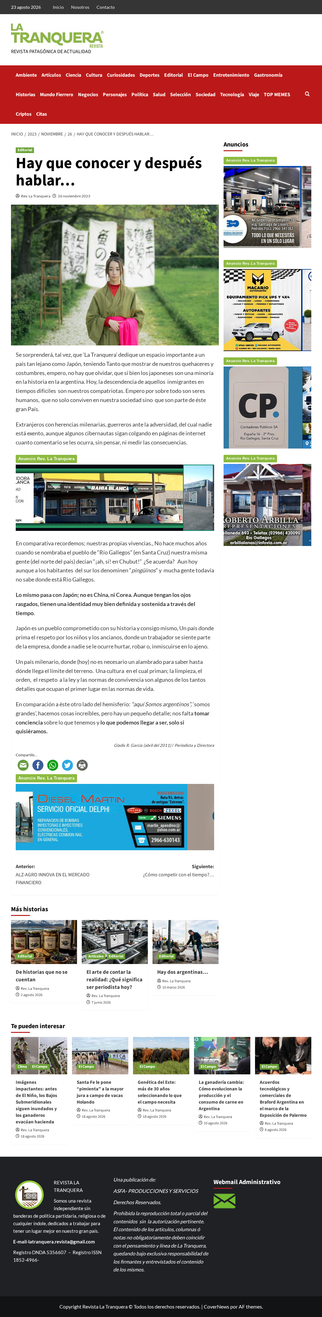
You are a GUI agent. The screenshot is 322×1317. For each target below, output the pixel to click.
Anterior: (53, 874)
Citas (41, 114)
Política (139, 94)
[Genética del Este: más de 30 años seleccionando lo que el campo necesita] (161, 1055)
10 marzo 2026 (173, 987)
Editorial (173, 75)
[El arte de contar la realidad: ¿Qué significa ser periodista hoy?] (115, 942)
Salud (159, 94)
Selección (180, 94)
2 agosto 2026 (31, 995)
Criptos (23, 114)
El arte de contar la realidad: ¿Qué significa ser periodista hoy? (114, 979)
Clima (22, 1066)
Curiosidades (121, 75)
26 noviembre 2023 (74, 196)
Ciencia (73, 75)
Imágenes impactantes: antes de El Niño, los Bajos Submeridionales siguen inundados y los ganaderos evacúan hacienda (36, 1102)
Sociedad (205, 94)
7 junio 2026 (101, 1002)
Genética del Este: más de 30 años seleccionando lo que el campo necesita (160, 1092)
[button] (307, 94)
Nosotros (80, 7)
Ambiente (26, 75)
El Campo (198, 75)
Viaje (254, 94)
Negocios (88, 94)
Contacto (106, 7)
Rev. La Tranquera (35, 196)
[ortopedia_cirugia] (115, 496)
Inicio (58, 7)
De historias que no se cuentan (42, 976)
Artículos (51, 75)
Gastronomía (268, 75)
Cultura (94, 75)
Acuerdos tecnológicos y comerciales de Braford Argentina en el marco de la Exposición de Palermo (283, 1099)
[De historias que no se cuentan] (44, 942)
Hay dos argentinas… (182, 972)
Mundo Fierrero (56, 94)
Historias (25, 94)
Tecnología (232, 94)
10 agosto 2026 (215, 1123)
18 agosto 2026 (32, 1136)
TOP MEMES (277, 94)
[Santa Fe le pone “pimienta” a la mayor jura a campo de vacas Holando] (100, 1055)
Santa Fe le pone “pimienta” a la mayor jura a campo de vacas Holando (100, 1092)
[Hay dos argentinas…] (186, 942)
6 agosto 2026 (275, 1129)
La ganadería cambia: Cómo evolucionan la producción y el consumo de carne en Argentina (221, 1095)
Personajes (115, 94)
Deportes (149, 75)
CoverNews (216, 1306)
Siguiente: (178, 870)
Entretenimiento (231, 75)
